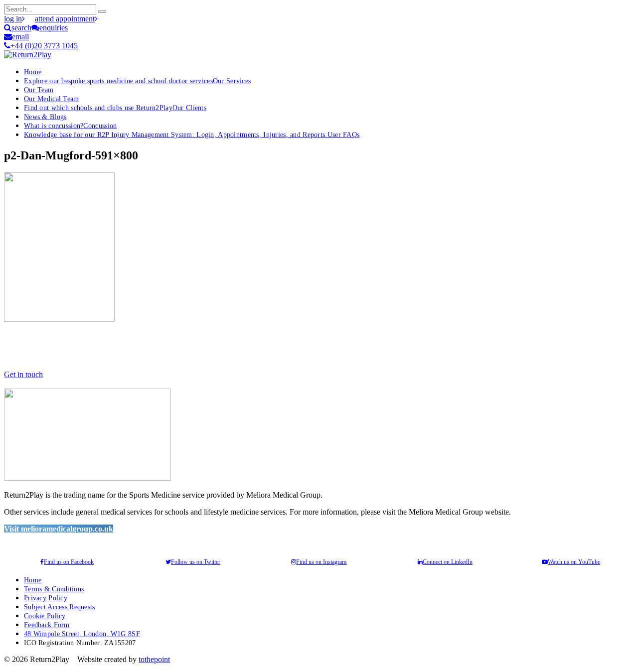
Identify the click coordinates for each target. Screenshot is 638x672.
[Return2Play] (27, 54)
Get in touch (23, 374)
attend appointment (65, 18)
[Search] (102, 11)
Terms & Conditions (54, 589)
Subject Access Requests (59, 607)
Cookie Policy (45, 616)
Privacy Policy (45, 598)
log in (13, 18)
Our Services (137, 81)
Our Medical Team (51, 99)
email (20, 36)
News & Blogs (45, 117)
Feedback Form (47, 625)
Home (32, 72)
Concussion (70, 126)
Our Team (38, 90)
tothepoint (154, 659)
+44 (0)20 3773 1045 (44, 45)
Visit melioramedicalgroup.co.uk (58, 529)
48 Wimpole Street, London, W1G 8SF (82, 634)
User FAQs (191, 134)
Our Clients (115, 108)
